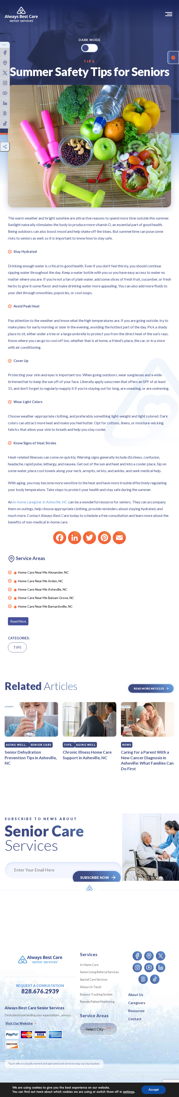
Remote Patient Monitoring (97, 1001)
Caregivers (136, 1003)
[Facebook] (59, 537)
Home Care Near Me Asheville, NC (42, 589)
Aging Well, (16, 744)
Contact (134, 1019)
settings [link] (128, 1092)
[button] (170, 14)
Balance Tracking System (96, 994)
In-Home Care (89, 965)
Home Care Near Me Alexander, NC (43, 572)
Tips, (68, 744)
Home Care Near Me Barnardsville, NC (45, 606)
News (126, 744)
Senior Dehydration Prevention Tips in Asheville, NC (31, 758)
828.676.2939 (40, 991)
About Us (135, 995)
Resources (136, 1011)
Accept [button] (153, 1089)
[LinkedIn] (74, 537)
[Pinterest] (104, 537)
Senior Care (41, 744)
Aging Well (86, 744)
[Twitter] (89, 537)
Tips (89, 61)
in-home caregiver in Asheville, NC (40, 502)
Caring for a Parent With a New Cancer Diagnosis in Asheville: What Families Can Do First (147, 760)
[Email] (119, 537)
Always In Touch (90, 987)
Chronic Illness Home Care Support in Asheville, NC (87, 755)
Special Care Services (93, 979)
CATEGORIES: (19, 638)
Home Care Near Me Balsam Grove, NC (46, 598)
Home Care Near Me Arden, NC (40, 581)
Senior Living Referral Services (99, 972)
